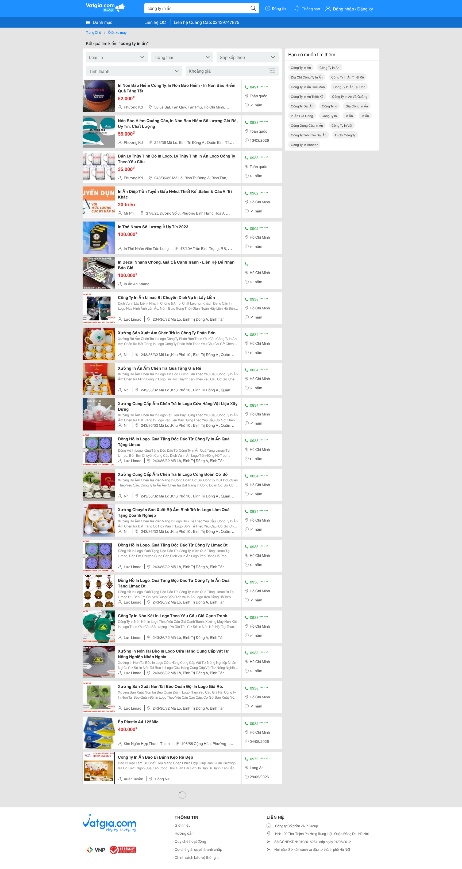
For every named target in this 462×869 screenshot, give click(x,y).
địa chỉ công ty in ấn (307, 77)
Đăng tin (279, 8)
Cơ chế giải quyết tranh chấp (198, 849)
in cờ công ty (345, 135)
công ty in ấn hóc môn (308, 86)
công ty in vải (342, 125)
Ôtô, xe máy (117, 32)
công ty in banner (304, 144)
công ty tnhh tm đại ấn (308, 135)
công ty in (329, 106)
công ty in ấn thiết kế (347, 77)
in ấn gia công (302, 115)
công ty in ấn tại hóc (349, 86)
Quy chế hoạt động (190, 841)
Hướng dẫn (184, 833)
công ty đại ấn (302, 106)
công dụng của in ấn (307, 125)
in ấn (349, 115)
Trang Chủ (93, 32)
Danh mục (102, 22)
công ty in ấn (301, 67)
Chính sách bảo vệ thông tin (198, 857)
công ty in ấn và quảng (349, 96)
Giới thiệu (183, 825)
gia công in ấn (357, 106)
